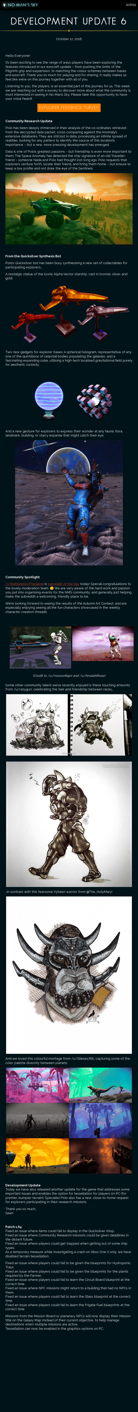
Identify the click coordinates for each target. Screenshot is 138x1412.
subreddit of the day (63, 584)
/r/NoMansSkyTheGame (24, 584)
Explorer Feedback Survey (69, 107)
